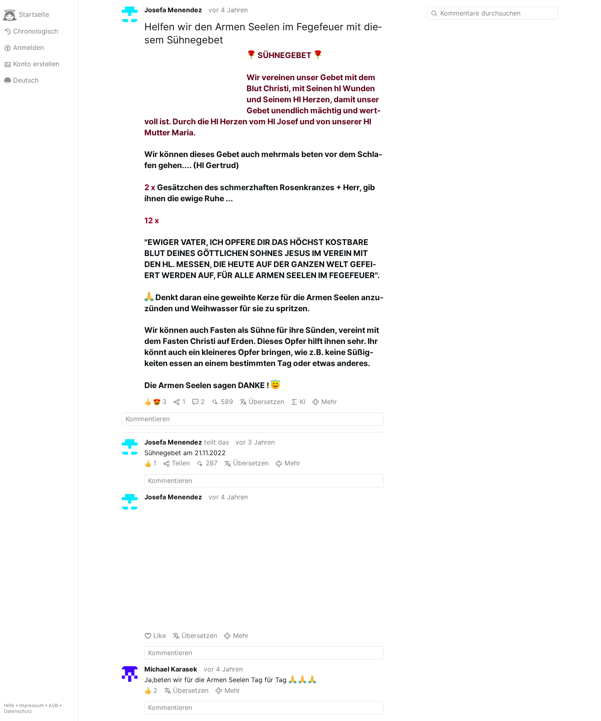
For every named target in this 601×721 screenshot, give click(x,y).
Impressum (31, 705)
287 (211, 463)
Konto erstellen (36, 64)
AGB (53, 705)
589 (227, 402)
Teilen (181, 463)
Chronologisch (35, 31)
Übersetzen (266, 402)
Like (159, 635)
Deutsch (25, 80)
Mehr (328, 402)
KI (302, 402)
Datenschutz (18, 711)
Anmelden (28, 47)
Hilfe (9, 705)
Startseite (34, 15)
